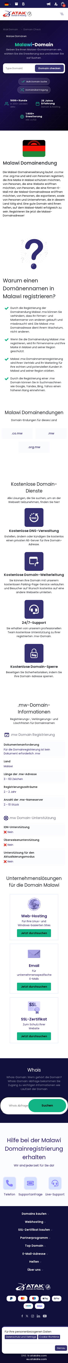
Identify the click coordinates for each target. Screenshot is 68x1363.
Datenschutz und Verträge (21, 1336)
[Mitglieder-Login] (55, 4)
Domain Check (32, 29)
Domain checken (49, 68)
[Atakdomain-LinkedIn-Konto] (38, 1316)
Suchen (47, 1105)
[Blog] (23, 4)
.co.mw (17, 433)
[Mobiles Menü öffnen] (62, 14)
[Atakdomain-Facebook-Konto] (22, 1316)
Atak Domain (10, 29)
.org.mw (34, 447)
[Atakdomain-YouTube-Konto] (45, 1316)
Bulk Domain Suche (36, 81)
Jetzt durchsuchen (34, 933)
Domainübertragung (37, 89)
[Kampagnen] (48, 4)
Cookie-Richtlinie (49, 1336)
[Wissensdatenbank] (16, 4)
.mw (51, 433)
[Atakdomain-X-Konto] (27, 1316)
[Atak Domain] (17, 14)
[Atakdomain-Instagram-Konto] (32, 1316)
